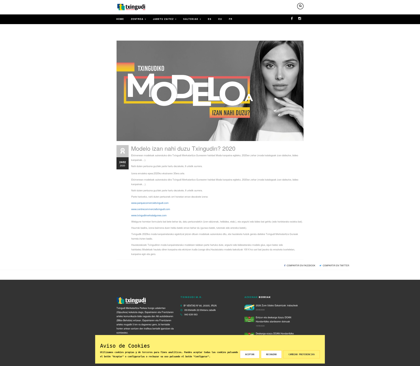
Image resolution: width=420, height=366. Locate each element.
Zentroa (137, 18)
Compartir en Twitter (335, 265)
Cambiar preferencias (301, 354)
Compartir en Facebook (300, 265)
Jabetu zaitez (164, 18)
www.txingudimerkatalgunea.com (149, 215)
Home (120, 18)
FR (230, 18)
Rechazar (271, 354)
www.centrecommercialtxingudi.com (150, 209)
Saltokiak (191, 18)
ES (209, 18)
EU (220, 18)
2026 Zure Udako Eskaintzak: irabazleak (277, 305)
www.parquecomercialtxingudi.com (150, 202)
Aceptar (249, 354)
